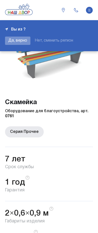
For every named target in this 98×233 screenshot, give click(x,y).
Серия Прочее (24, 132)
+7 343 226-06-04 (76, 10)
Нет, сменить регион (54, 40)
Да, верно (17, 40)
